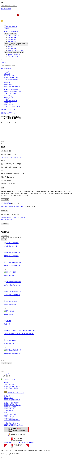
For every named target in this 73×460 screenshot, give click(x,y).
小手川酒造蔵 (8, 314)
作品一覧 (11, 31)
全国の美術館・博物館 (14, 52)
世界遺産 (11, 46)
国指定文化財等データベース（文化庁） (13, 206)
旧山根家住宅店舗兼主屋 (12, 265)
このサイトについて (10, 27)
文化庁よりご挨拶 (10, 93)
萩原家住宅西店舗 (10, 304)
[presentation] (1, 237)
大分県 (19, 157)
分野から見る (12, 39)
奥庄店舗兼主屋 (9, 343)
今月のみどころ (13, 56)
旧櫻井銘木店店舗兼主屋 (12, 353)
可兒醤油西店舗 (6, 203)
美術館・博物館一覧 (14, 54)
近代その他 (4, 157)
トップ (6, 72)
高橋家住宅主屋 (9, 275)
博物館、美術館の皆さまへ (12, 91)
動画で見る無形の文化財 (16, 50)
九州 (14, 157)
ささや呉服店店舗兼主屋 (12, 295)
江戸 (10, 157)
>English (6, 28)
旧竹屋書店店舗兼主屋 (11, 256)
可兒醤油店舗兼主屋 (10, 246)
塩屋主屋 (7, 324)
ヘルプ (6, 99)
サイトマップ (8, 104)
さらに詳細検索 (6, 9)
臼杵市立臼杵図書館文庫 (12, 285)
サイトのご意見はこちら (12, 106)
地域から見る (12, 41)
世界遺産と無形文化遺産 (16, 44)
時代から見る (12, 37)
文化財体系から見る (14, 35)
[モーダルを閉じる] (1, 457)
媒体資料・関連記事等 (11, 89)
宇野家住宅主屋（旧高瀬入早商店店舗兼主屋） (19, 334)
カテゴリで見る (11, 33)
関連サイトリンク (10, 102)
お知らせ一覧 (8, 97)
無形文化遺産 (12, 48)
